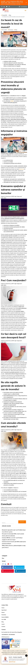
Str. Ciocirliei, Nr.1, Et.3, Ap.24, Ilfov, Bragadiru (12, 632)
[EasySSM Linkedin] (4, 6)
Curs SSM (4, 619)
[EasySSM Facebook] (2, 6)
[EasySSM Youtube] (6, 6)
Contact (3, 626)
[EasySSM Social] (3, 564)
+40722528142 (24, 6)
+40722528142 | (5, 634)
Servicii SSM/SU (5, 617)
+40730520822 (12, 634)
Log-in (3, 624)
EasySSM (4, 15)
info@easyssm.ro (5, 636)
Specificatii (4, 610)
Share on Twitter (20, 567)
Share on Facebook (8, 567)
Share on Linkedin (21, 571)
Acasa (3, 607)
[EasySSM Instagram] (9, 6)
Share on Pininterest (8, 571)
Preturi (3, 612)
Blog (10, 15)
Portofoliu (4, 614)
